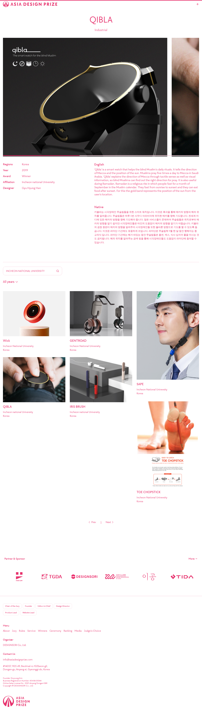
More (192, 558)
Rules (22, 630)
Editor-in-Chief (44, 606)
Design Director (63, 606)
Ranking (68, 630)
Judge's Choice (92, 630)
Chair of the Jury (12, 606)
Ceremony (55, 630)
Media (78, 630)
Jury (14, 630)
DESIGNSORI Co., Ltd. (14, 645)
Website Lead (28, 612)
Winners (42, 630)
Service (31, 630)
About (6, 630)
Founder (28, 606)
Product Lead (11, 612)
